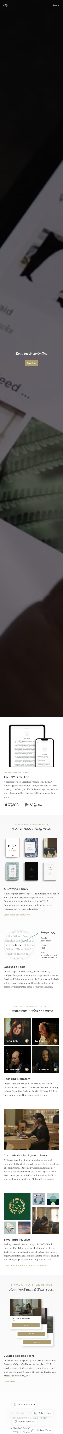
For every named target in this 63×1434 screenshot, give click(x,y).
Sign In (55, 5)
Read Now (31, 363)
